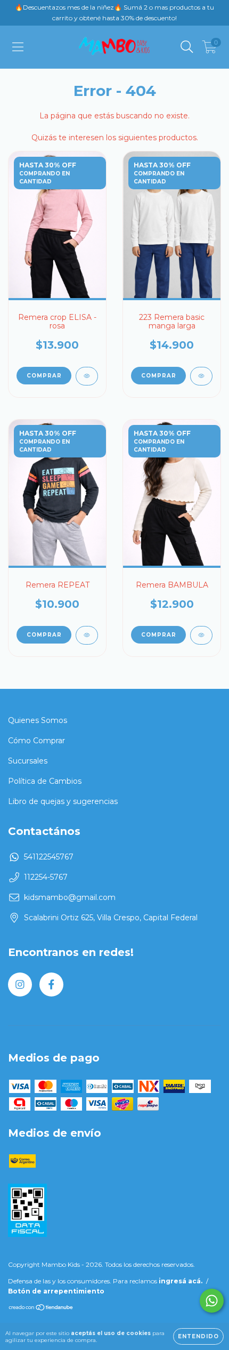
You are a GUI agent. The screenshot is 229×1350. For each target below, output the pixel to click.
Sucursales (27, 761)
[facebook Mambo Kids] (51, 985)
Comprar (44, 375)
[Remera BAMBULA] (201, 635)
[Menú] (18, 47)
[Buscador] (187, 47)
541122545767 (48, 857)
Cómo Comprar (36, 740)
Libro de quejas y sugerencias (63, 801)
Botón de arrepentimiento (56, 1291)
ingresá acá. (180, 1281)
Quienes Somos (37, 720)
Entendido (198, 1336)
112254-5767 (46, 877)
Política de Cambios (44, 781)
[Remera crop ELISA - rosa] (87, 376)
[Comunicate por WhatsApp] (212, 1301)
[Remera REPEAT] (87, 635)
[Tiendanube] (41, 1309)
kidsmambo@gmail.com (70, 897)
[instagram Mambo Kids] (20, 985)
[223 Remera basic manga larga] (201, 376)
